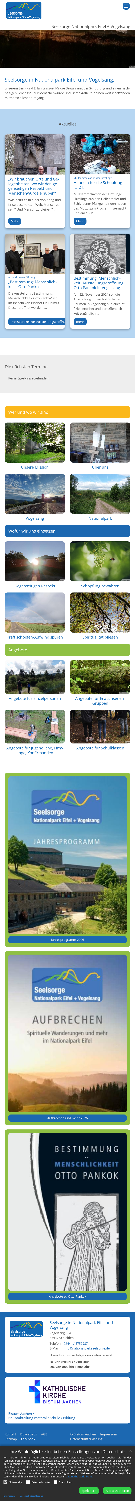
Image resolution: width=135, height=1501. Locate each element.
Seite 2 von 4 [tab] (64, 64)
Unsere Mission (35, 467)
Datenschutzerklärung (79, 1476)
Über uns (100, 467)
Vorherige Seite (7, 49)
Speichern (89, 1491)
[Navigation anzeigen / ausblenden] (126, 6)
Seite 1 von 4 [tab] (58, 64)
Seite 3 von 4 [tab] (70, 64)
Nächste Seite (127, 49)
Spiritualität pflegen (100, 637)
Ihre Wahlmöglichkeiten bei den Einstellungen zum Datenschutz (67, 1451)
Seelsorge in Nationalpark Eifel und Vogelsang (81, 1325)
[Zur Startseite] (24, 10)
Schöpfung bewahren (100, 586)
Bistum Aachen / (21, 1413)
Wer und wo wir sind (28, 412)
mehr (80, 322)
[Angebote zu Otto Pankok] (67, 1212)
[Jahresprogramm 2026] (67, 855)
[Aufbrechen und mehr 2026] (67, 1033)
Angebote (17, 649)
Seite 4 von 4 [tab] (77, 64)
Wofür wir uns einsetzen (32, 531)
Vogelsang (35, 518)
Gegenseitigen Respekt (34, 586)
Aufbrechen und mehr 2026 (67, 1118)
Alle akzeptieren (117, 1491)
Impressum (9, 1495)
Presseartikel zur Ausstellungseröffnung (40, 322)
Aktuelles (67, 124)
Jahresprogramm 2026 (67, 940)
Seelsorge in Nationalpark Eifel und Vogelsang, (59, 79)
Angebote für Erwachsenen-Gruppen (100, 701)
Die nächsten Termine (26, 366)
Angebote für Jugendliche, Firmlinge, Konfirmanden (34, 750)
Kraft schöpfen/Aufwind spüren (35, 637)
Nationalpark (100, 518)
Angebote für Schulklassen (100, 748)
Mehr (14, 221)
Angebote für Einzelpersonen (35, 698)
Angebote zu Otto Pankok (67, 1296)
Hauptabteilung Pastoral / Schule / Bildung (41, 1417)
